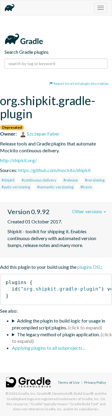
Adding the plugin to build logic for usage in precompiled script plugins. (58, 324)
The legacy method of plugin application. (58, 334)
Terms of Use (68, 382)
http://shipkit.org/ (18, 160)
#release (70, 180)
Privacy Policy (95, 382)
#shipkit (8, 180)
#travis (86, 187)
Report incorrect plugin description (81, 83)
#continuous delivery (39, 180)
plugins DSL (89, 267)
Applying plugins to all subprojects (47, 348)
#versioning (95, 180)
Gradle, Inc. (27, 393)
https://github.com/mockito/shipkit (54, 170)
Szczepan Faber (42, 133)
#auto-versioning (15, 187)
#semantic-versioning (55, 187)
